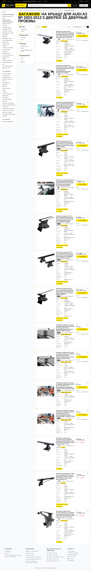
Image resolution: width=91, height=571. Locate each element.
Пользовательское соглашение (33, 557)
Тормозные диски (6, 27)
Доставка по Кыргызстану (53, 560)
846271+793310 (64, 261)
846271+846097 (64, 150)
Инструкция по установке (63, 134)
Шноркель (4, 101)
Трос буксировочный (7, 93)
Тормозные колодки (7, 29)
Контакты (87, 1)
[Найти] (69, 5)
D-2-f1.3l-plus (64, 76)
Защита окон (5, 95)
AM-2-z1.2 (63, 483)
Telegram (39, 1)
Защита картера (6, 20)
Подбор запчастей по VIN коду (29, 1)
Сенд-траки (5, 106)
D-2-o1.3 (63, 447)
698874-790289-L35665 (66, 419)
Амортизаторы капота (7, 40)
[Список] (88, 27)
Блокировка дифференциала (9, 104)
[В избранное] (87, 31)
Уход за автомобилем (7, 60)
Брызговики (5, 34)
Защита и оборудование (8, 121)
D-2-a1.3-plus (64, 41)
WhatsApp (45, 1)
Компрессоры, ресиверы (8, 110)
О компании (80, 1)
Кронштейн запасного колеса (7, 79)
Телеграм (71, 558)
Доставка (9, 1)
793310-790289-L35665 (66, 392)
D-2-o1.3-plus (64, 520)
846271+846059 (64, 297)
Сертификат (60, 60)
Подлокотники (5, 42)
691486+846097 (64, 111)
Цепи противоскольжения (8, 108)
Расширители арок (6, 77)
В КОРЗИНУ (82, 36)
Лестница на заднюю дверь (8, 114)
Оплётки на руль (6, 49)
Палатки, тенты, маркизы (8, 103)
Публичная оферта (30, 555)
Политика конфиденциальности (33, 559)
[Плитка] (86, 27)
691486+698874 (64, 189)
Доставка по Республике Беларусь (55, 556)
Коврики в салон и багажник (6, 24)
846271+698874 (64, 225)
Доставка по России (52, 552)
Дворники (4, 36)
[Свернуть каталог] (15, 12)
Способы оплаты (17, 1)
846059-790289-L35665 (66, 334)
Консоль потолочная (7, 112)
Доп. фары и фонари (7, 99)
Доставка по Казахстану (53, 558)
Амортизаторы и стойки (7, 32)
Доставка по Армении (52, 554)
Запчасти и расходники (8, 14)
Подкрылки (4, 51)
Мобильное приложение (32, 551)
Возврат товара (30, 553)
